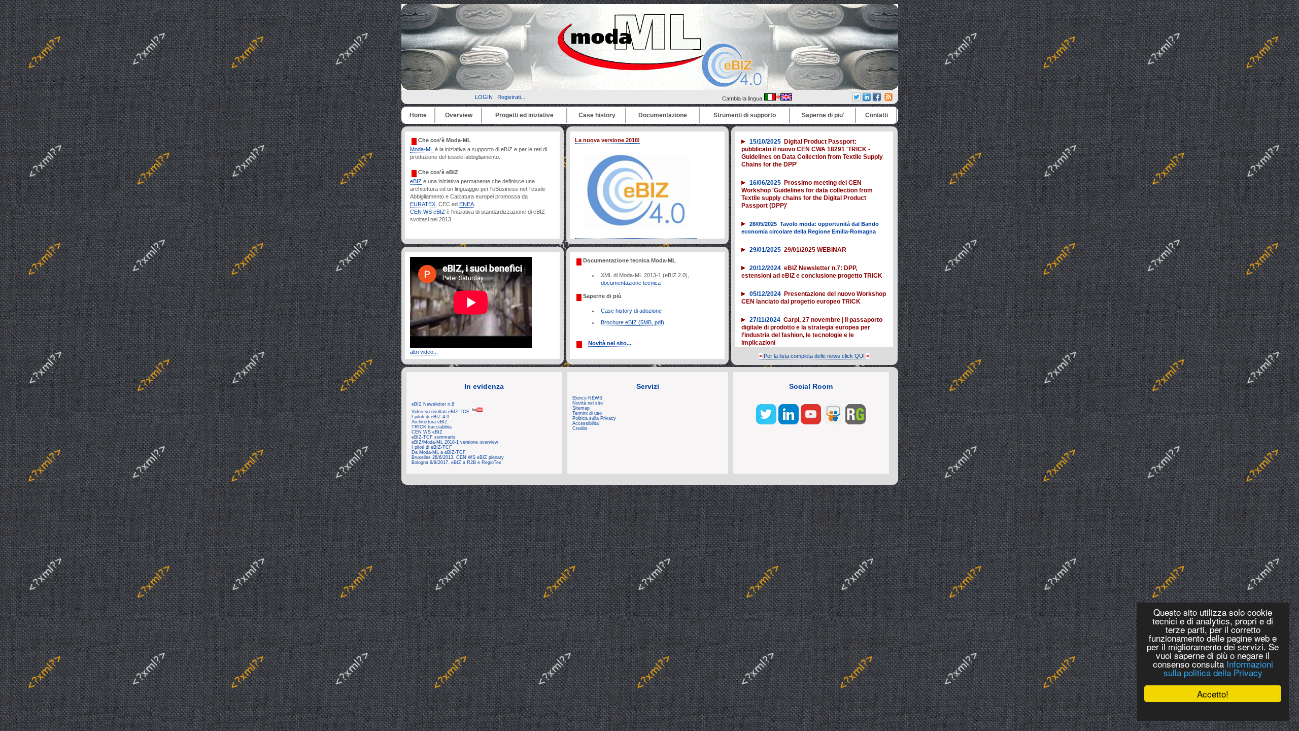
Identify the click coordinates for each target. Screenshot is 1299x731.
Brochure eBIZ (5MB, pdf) (632, 322)
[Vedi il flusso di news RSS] (888, 99)
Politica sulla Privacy (594, 418)
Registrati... (511, 97)
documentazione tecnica (631, 283)
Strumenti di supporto (744, 115)
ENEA (466, 204)
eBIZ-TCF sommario (433, 437)
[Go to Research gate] (855, 422)
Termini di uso (587, 413)
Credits (580, 428)
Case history (597, 115)
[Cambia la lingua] (778, 98)
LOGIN (484, 97)
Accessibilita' (586, 423)
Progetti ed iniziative (524, 115)
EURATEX (422, 204)
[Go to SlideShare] (833, 422)
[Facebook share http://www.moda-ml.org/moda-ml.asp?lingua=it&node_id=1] (877, 99)
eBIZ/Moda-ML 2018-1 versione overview (455, 442)
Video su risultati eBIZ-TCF (441, 411)
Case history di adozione (631, 311)
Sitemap (581, 408)
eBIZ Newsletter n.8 (433, 404)
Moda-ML (421, 149)
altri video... (424, 352)
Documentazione (662, 115)
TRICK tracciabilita (432, 426)
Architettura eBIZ (430, 421)
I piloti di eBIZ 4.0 (430, 416)
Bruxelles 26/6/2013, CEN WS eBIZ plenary (458, 457)
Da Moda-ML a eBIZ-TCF (439, 452)
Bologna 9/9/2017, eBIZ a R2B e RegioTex (456, 462)
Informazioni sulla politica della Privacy (1218, 668)
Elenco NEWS (587, 398)
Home (418, 115)
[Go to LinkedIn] (788, 422)
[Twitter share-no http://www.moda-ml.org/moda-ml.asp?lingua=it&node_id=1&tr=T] (856, 99)
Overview (458, 115)
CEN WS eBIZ (427, 212)
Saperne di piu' (823, 115)
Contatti (876, 115)
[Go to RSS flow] (766, 422)
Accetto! (1212, 693)
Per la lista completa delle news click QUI (814, 356)
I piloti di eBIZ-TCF (432, 447)
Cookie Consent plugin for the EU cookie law (1212, 711)
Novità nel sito (587, 403)
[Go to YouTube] (811, 422)
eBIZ (416, 181)
